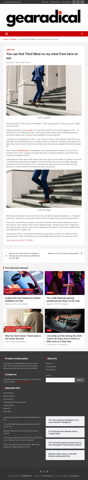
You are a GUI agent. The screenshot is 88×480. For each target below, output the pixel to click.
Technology (10, 330)
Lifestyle (10, 50)
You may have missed (16, 268)
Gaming (50, 292)
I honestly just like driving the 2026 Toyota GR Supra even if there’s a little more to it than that (64, 339)
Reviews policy (8, 396)
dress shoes (15, 240)
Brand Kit (6, 408)
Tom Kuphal (64, 304)
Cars (49, 330)
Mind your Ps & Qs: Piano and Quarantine (63, 253)
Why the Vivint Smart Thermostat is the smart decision (23, 337)
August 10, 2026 (52, 304)
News (17, 327)
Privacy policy (55, 2)
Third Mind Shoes (22, 150)
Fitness (20, 289)
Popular (9, 292)
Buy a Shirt (7, 411)
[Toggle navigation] (6, 33)
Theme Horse (47, 476)
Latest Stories (8, 405)
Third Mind (29, 240)
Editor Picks (10, 289)
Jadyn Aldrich (23, 304)
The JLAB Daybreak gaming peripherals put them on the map (63, 299)
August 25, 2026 (11, 304)
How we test (66, 2)
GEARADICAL (27, 476)
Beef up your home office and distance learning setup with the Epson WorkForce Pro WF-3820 (24, 255)
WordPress (75, 476)
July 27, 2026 (10, 342)
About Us (45, 2)
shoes (30, 130)
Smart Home (25, 327)
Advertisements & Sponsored (14, 402)
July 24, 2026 (51, 345)
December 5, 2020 (12, 62)
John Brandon (62, 345)
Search (48, 375)
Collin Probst (25, 62)
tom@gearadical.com (23, 382)
